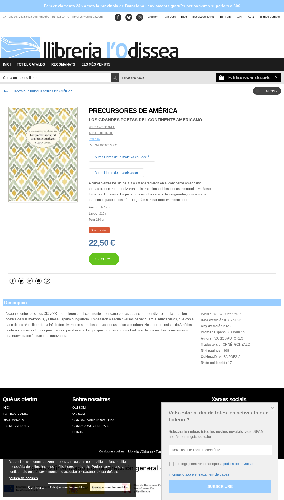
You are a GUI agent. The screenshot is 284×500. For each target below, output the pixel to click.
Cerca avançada (133, 77)
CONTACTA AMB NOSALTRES (93, 419)
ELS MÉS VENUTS (96, 64)
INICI (7, 64)
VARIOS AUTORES (102, 127)
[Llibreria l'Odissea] (89, 42)
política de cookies (23, 478)
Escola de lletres (203, 16)
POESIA (94, 139)
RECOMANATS (63, 64)
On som (170, 16)
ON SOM (78, 413)
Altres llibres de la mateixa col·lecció (122, 157)
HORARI (78, 432)
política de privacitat (238, 464)
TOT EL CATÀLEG (31, 64)
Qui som (153, 16)
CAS (251, 16)
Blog (184, 16)
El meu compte (270, 16)
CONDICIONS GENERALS (90, 426)
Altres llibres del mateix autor (116, 173)
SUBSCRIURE (220, 486)
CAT (240, 16)
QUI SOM (79, 407)
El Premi (225, 16)
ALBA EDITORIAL (101, 133)
